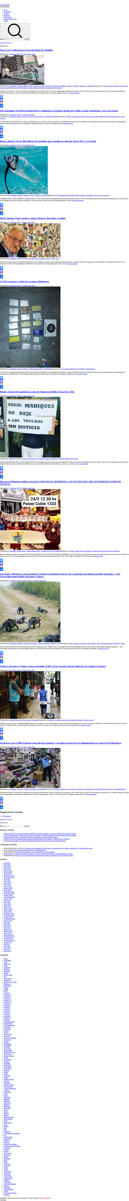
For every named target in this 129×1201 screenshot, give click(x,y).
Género (6, 1074)
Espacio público (9, 1056)
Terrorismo (7, 1175)
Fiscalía (76, 551)
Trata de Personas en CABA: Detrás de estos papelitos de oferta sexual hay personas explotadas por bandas (40, 835)
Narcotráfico (39, 117)
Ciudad (26, 86)
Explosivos (7, 1065)
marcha (94, 551)
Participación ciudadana (58, 86)
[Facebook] (64, 96)
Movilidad (7, 1108)
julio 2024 (7, 879)
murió (53, 259)
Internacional (8, 1087)
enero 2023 (7, 912)
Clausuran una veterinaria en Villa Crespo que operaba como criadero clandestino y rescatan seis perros (59, 848)
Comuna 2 (7, 1005)
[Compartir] (64, 106)
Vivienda (6, 1195)
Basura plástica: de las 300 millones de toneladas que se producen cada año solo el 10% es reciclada (48, 141)
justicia (82, 551)
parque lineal (32, 88)
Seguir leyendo (74, 93)
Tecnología (7, 1171)
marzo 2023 (8, 908)
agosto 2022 (8, 921)
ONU (5, 1124)
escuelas (58, 720)
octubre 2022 (8, 917)
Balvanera (73, 369)
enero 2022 (7, 933)
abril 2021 (7, 949)
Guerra (6, 1078)
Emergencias (8, 1051)
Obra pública (8, 1123)
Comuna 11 (7, 996)
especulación (123, 86)
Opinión (53, 643)
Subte (6, 1168)
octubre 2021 (8, 939)
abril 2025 (7, 868)
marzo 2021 (8, 951)
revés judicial (58, 88)
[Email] (64, 103)
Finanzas (6, 1070)
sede (76, 459)
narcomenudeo (111, 117)
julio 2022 (7, 922)
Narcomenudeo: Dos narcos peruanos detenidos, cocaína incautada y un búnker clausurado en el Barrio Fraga (39, 834)
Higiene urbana (8, 1079)
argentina (83, 643)
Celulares (7, 984)
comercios (63, 789)
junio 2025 (7, 865)
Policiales (47, 117)
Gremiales (7, 1076)
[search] (15, 30)
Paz (5, 1135)
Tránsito (75, 86)
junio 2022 (7, 924)
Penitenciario (8, 1137)
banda (69, 117)
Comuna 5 (7, 1011)
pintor (57, 259)
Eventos (6, 1061)
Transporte (82, 86)
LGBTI (6, 1094)
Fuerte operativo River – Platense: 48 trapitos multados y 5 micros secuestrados (31, 837)
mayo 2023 (7, 904)
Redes (6, 1157)
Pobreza (6, 1142)
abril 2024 (7, 884)
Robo (5, 1160)
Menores (7, 1105)
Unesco (6, 1186)
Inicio (5, 10)
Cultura (6, 14)
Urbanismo (90, 86)
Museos (6, 1114)
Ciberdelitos (8, 986)
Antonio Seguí (34, 259)
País (5, 1128)
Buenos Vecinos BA (10, 19)
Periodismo (7, 1139)
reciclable (89, 195)
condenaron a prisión (78, 117)
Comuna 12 (7, 998)
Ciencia (6, 987)
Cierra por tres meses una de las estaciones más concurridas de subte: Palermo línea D (45, 855)
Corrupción (7, 1029)
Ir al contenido (5, 5)
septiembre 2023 (9, 897)
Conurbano (7, 1027)
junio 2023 (7, 903)
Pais (58, 643)
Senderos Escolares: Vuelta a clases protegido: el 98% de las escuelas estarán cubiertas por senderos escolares (53, 666)
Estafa (6, 1058)
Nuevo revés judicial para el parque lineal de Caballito (26, 50)
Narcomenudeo (9, 1117)
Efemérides (7, 1045)
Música (6, 1115)
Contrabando (8, 1024)
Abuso (6, 959)
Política (69, 86)
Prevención (7, 1153)
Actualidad (7, 12)
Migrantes (7, 1106)
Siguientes (7, 816)
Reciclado (43, 195)
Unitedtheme (46, 1198)
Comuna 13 (7, 1000)
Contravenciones (9, 1025)
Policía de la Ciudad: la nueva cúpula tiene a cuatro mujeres (35, 852)
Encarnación (8, 854)
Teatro (6, 1169)
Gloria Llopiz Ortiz (29, 54)
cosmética (71, 789)
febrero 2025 (8, 872)
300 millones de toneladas (65, 195)
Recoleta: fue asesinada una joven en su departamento (28, 850)
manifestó (54, 459)
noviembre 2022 (9, 915)
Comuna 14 (7, 1002)
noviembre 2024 (9, 877)
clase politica (91, 643)
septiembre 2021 (9, 940)
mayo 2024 (7, 883)
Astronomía (7, 978)
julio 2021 (7, 944)
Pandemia (7, 1132)
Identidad (7, 1083)
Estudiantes (8, 1060)
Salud (5, 1162)
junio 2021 (7, 946)
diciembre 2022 (9, 913)
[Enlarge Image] (45, 84)
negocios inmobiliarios (20, 88)
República (7, 1159)
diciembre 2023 (9, 892)
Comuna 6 (36, 86)
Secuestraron (90, 369)
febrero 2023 (8, 910)
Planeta (37, 195)
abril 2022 (7, 928)
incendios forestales (113, 643)
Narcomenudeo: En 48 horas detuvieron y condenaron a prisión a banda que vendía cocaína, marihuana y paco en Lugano (59, 110)
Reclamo (117, 551)
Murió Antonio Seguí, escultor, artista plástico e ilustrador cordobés (33, 218)
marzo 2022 (8, 930)
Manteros (7, 1101)
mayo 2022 (7, 926)
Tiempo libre (8, 1177)
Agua (5, 962)
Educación (17, 720)
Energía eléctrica (9, 1052)
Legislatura (7, 1092)
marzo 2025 (8, 870)
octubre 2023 (8, 895)
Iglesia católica (9, 1085)
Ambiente (20, 86)
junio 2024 (7, 881)
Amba (6, 966)
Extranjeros (7, 1069)
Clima (30, 86)
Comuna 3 (25, 369)
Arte (18, 259)
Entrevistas (7, 17)
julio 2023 (7, 901)
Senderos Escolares (76, 720)
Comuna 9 (7, 1018)
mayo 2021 (7, 948)
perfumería (79, 789)
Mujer (5, 1110)
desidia (103, 643)
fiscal (41, 459)
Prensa (6, 1151)
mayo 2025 (7, 866)
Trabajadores (8, 1178)
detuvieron (89, 117)
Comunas (7, 1020)
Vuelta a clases (88, 720)
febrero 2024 (8, 888)
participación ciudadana (45, 88)
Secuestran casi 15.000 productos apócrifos (98, 789)
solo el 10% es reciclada (101, 195)
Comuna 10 (7, 995)
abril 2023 (7, 906)
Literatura (7, 1097)
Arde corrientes (74, 643)
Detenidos (7, 1040)
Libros (6, 1096)
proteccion (65, 720)
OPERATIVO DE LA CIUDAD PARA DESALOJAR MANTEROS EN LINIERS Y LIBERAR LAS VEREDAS (36, 839)
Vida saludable (8, 1189)
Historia (6, 1081)
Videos (6, 21)
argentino (42, 259)
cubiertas (51, 720)
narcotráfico (81, 369)
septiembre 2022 (9, 919)
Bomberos (33, 643)
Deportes (7, 1036)
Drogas (6, 1042)
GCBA (42, 86)
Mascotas (7, 1103)
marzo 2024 (8, 886)
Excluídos (7, 1063)
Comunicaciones (9, 1022)
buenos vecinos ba (29, 459)
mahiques (47, 459)
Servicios (7, 1166)
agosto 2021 (8, 942)
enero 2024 (7, 890)
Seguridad (54, 117)
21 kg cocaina (64, 369)
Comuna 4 (7, 1009)
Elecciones (7, 1049)
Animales (27, 195)
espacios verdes (112, 86)
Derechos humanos (44, 643)
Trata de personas (10, 1184)
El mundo (7, 15)
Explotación (8, 1067)
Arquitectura (8, 975)
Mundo (6, 1112)
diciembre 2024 (9, 875)
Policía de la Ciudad (10, 1144)
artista (48, 259)
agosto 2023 (8, 899)
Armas (6, 973)
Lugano (96, 117)
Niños (5, 1121)
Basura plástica (80, 195)
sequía (122, 643)
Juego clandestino (10, 1088)
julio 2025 (7, 863)
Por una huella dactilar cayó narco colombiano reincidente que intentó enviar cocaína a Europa (35, 841)
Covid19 (6, 1031)
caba (105, 86)
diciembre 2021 (9, 935)
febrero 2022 (8, 931)
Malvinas (7, 1099)
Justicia (47, 86)
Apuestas (7, 971)
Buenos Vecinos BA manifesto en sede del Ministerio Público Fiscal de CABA (37, 392)
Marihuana (102, 117)
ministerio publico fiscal (66, 459)
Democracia (8, 1034)
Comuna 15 (7, 1004)
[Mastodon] (64, 99)
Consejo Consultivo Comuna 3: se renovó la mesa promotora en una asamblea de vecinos (43, 854)
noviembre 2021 (9, 937)
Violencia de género (10, 1193)
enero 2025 (7, 874)
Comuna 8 (25, 117)
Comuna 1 (7, 993)
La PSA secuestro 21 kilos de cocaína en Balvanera (24, 281)
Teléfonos (7, 1173)
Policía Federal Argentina (12, 1146)
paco (118, 117)
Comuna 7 (7, 1015)
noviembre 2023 (9, 893)
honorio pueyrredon (6, 88)
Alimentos (7, 964)
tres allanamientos (120, 789)
